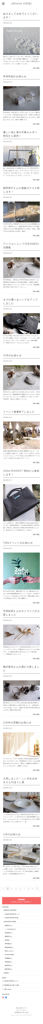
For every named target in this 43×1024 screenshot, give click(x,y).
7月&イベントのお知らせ (18, 542)
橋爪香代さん (8, 965)
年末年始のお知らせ (15, 76)
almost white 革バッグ (12, 914)
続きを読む (36, 68)
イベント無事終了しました (19, 411)
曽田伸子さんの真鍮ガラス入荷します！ (21, 189)
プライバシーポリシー (21, 1010)
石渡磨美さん (8, 958)
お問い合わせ (7, 989)
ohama (7, 940)
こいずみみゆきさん (10, 929)
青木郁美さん (8, 932)
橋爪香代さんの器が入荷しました (21, 668)
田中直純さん (8, 943)
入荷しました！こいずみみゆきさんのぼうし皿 (20, 780)
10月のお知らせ (12, 355)
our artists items (10, 921)
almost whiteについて (11, 981)
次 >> (37, 888)
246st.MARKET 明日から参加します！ (21, 472)
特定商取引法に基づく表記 (11, 985)
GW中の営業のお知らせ (17, 722)
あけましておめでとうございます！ (20, 15)
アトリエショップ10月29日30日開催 (21, 245)
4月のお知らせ (12, 834)
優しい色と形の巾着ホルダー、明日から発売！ (21, 134)
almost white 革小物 (11, 917)
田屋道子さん (8, 925)
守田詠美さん (8, 962)
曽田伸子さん (8, 936)
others (6, 973)
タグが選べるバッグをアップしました (20, 301)
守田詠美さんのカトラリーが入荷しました (21, 612)
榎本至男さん (8, 969)
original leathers (10, 910)
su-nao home (9, 954)
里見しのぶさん (9, 951)
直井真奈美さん (9, 947)
